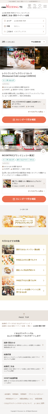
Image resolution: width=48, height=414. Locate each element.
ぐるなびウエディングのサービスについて (18, 403)
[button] (24, 344)
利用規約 (15, 394)
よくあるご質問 (39, 403)
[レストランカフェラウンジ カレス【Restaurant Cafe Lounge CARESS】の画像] (24, 58)
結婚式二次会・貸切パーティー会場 (13, 326)
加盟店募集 (38, 399)
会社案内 (7, 394)
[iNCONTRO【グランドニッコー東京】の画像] (24, 140)
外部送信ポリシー (11, 399)
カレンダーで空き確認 (26, 119)
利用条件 (23, 394)
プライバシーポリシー (36, 394)
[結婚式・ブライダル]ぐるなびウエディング (16, 323)
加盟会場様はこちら (26, 399)
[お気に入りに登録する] (43, 69)
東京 (29, 326)
